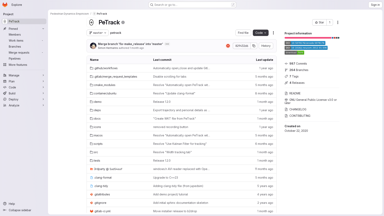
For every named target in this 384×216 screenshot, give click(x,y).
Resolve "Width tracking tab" (172, 152)
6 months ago (264, 143)
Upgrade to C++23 (165, 177)
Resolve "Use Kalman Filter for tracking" (180, 143)
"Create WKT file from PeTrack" (174, 118)
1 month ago (137, 47)
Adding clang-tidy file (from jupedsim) (178, 186)
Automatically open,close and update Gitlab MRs (181, 68)
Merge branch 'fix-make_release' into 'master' (130, 44)
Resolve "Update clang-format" (174, 93)
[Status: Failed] (228, 45)
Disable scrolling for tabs (169, 76)
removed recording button (170, 127)
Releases (297, 82)
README (295, 93)
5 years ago (265, 186)
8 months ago (264, 93)
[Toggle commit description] (167, 44)
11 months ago (264, 169)
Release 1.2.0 (162, 101)
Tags (294, 76)
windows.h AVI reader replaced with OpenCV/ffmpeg (181, 169)
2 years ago (265, 202)
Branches (298, 70)
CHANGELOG (297, 109)
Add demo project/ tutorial (170, 194)
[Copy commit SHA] (254, 46)
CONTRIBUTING (299, 115)
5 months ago (264, 76)
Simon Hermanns (108, 47)
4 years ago (265, 194)
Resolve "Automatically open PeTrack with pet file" (181, 85)
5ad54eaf (116, 169)
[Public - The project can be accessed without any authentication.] (123, 22)
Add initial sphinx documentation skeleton (180, 202)
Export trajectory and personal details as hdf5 (181, 110)
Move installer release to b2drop (175, 211)
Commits (298, 63)
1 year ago (266, 68)
